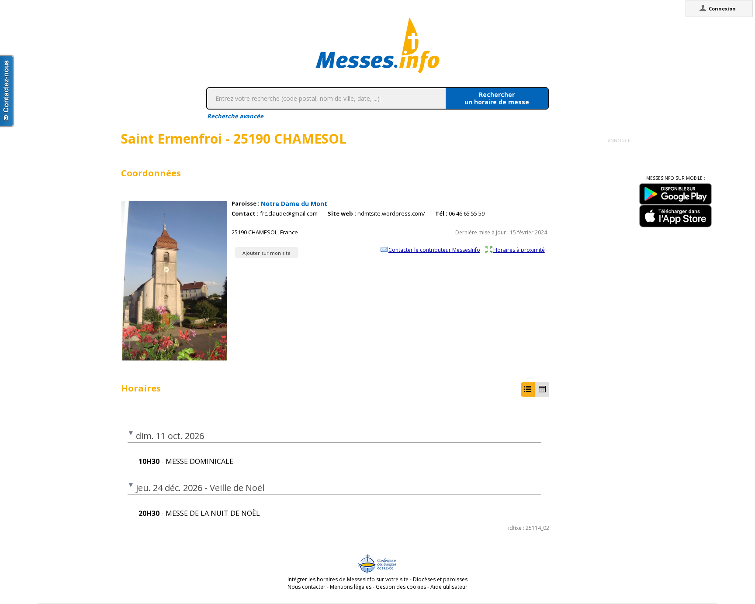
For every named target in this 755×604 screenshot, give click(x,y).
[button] (528, 389)
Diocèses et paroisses (440, 579)
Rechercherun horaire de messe (496, 98)
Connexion (722, 8)
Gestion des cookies (401, 586)
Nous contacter (306, 586)
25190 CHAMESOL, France (265, 232)
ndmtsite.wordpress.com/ (391, 213)
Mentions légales (350, 586)
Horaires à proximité (519, 249)
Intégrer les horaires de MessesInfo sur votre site (348, 579)
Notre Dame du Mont (294, 203)
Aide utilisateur (449, 586)
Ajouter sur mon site (266, 253)
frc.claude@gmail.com (289, 213)
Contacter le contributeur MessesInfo (434, 249)
